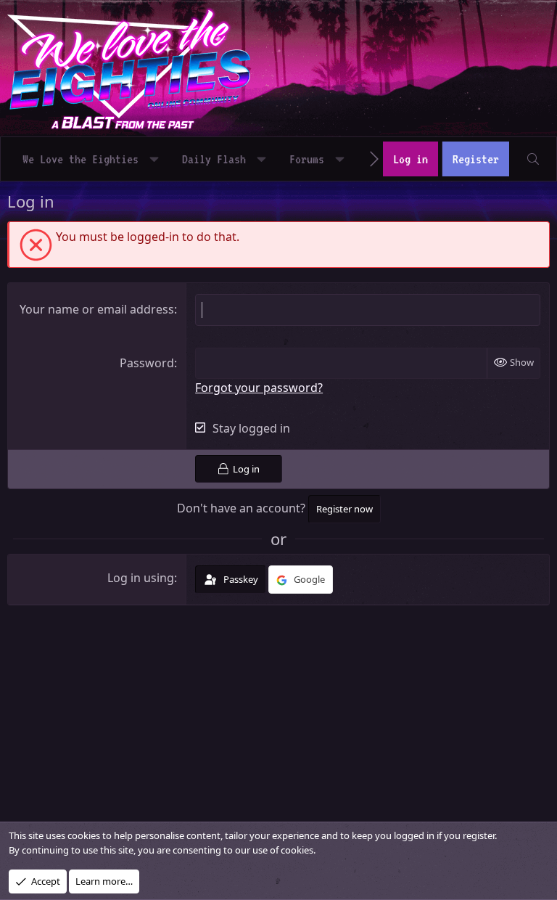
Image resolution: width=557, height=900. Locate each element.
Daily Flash (214, 159)
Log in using (140, 578)
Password (147, 363)
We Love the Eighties (80, 159)
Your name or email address (97, 309)
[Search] (532, 159)
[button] (154, 159)
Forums (306, 159)
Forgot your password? (259, 388)
